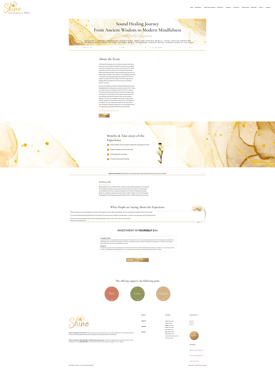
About (261, 7)
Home (191, 7)
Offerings (220, 7)
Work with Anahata (209, 7)
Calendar (143, 326)
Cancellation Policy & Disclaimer (109, 110)
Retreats (236, 7)
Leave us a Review (194, 361)
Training (228, 7)
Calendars (198, 7)
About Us (143, 321)
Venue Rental (245, 7)
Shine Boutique (84, 340)
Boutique (253, 7)
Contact (268, 7)
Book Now (104, 115)
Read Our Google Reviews (196, 350)
